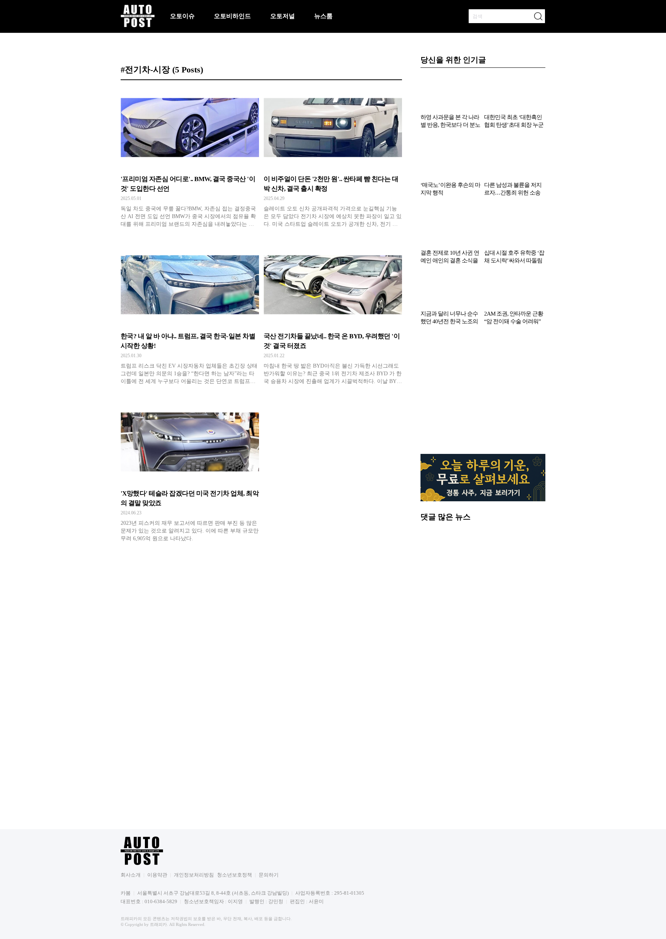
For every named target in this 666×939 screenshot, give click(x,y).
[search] (538, 16)
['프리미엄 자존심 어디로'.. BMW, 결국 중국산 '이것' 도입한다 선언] (190, 160)
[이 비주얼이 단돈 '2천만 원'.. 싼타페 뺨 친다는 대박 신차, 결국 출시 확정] (333, 160)
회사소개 (131, 875)
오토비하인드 (232, 16)
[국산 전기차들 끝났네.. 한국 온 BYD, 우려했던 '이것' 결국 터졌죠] (333, 317)
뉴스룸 (323, 16)
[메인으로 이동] (138, 26)
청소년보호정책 (234, 875)
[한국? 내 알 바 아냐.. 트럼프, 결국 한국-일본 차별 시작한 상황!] (190, 317)
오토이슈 (182, 16)
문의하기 (269, 875)
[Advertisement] (483, 393)
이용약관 (157, 875)
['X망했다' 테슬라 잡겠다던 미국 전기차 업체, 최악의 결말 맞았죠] (190, 474)
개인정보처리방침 (194, 875)
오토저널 (282, 16)
